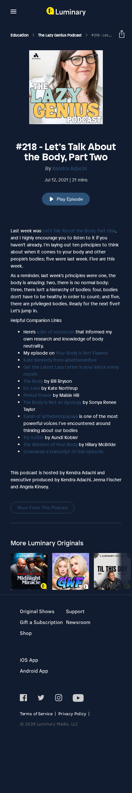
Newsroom (78, 622)
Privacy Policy (72, 713)
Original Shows (37, 611)
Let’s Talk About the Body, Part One (79, 231)
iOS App (29, 659)
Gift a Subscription (41, 622)
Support (75, 611)
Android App (34, 670)
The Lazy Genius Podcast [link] (60, 35)
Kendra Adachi (69, 168)
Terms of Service (36, 713)
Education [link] (20, 35)
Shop (26, 632)
